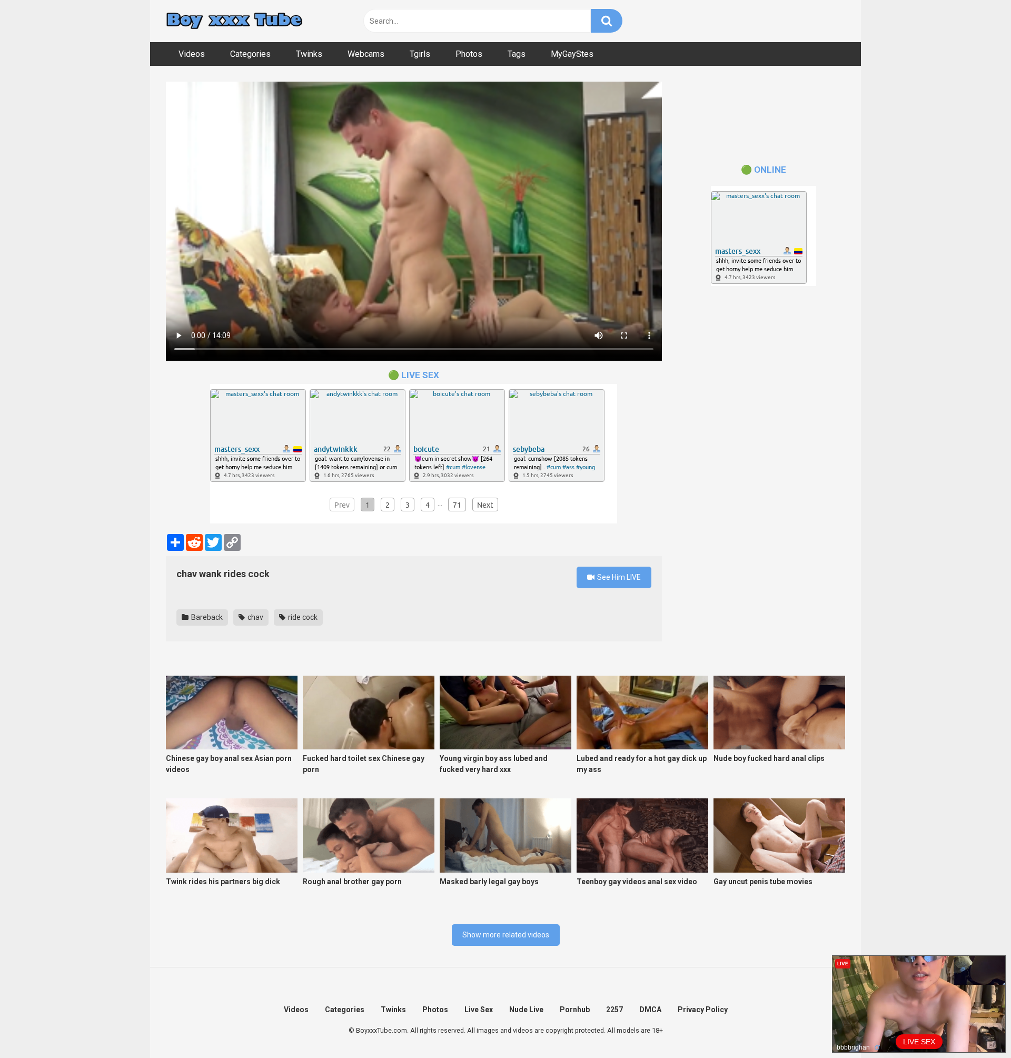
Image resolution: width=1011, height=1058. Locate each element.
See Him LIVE (618, 577)
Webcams (366, 54)
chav (254, 617)
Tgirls (420, 54)
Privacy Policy (703, 1009)
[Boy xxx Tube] (234, 21)
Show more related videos (505, 935)
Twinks (309, 54)
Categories (250, 54)
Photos (468, 54)
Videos (192, 54)
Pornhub (575, 1009)
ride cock (302, 617)
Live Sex (478, 1009)
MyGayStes (572, 54)
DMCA (650, 1009)
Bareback (206, 617)
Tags (517, 54)
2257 (614, 1009)
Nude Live (526, 1009)
